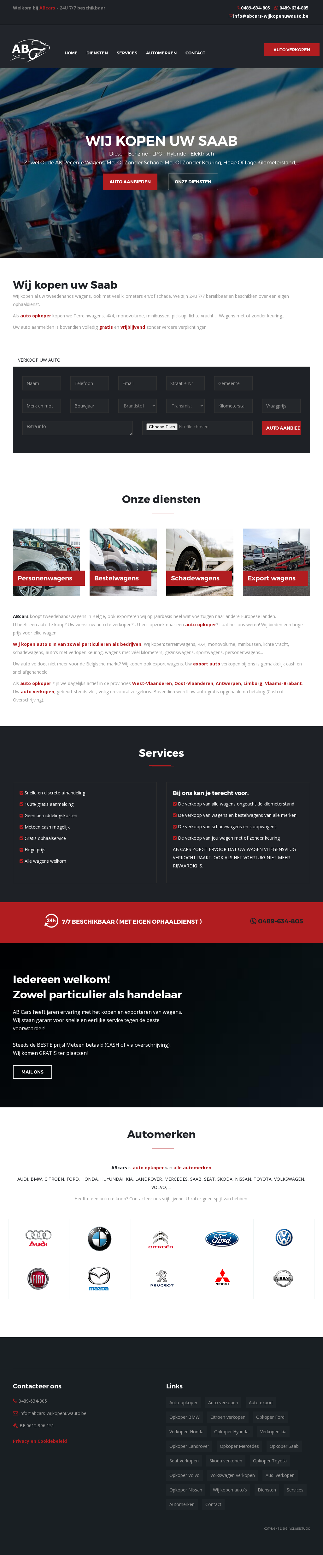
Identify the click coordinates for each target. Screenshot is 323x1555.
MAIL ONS (32, 1072)
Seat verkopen (184, 1461)
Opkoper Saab (284, 1446)
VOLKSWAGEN (289, 1179)
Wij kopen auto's (230, 1490)
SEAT (209, 1179)
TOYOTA (263, 1179)
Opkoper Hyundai (232, 1432)
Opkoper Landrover (189, 1446)
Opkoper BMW (184, 1417)
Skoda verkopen (225, 1461)
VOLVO (158, 1187)
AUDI (22, 1179)
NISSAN (243, 1179)
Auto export (261, 1402)
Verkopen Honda (186, 1432)
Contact (195, 52)
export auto (206, 664)
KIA (129, 1179)
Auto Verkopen (291, 49)
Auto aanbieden (130, 181)
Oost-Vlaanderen (193, 683)
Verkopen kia (273, 1432)
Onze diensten (193, 181)
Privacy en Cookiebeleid (40, 1441)
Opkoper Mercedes (239, 1446)
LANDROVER (148, 1179)
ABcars (47, 8)
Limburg (253, 683)
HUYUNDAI (111, 1179)
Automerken (161, 52)
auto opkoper (35, 316)
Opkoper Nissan (185, 1490)
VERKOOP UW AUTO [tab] (39, 360)
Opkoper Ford (270, 1417)
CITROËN (54, 1179)
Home (71, 52)
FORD (73, 1179)
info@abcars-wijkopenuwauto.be (270, 16)
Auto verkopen (223, 1402)
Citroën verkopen (227, 1417)
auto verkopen (37, 692)
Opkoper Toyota (270, 1461)
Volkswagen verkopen (232, 1475)
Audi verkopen (280, 1475)
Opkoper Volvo (184, 1475)
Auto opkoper (183, 1402)
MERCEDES (176, 1179)
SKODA (224, 1179)
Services (127, 52)
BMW (36, 1179)
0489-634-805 (255, 8)
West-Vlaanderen (152, 683)
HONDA (89, 1179)
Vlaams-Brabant (283, 683)
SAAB (196, 1179)
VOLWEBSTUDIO (300, 1528)
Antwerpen (228, 683)
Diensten (97, 52)
